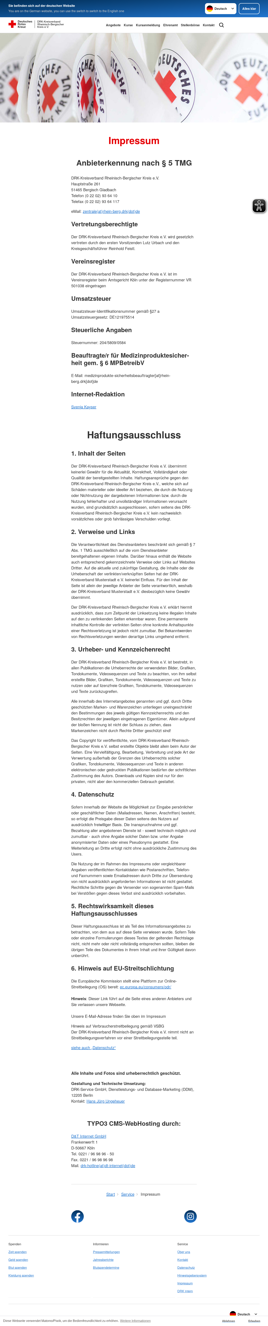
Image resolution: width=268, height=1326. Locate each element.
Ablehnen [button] (228, 1320)
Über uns (183, 1252)
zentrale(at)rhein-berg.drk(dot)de (111, 211)
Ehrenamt (170, 25)
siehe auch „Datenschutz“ (93, 1047)
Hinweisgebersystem (192, 1275)
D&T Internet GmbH (88, 1136)
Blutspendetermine (106, 1267)
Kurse (128, 25)
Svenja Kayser (83, 407)
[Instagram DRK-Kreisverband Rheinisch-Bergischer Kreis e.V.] (190, 1216)
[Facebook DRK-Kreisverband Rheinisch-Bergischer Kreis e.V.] (77, 1216)
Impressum (185, 1283)
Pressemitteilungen (106, 1252)
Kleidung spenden (21, 1275)
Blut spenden (17, 1267)
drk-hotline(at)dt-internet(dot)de (108, 1165)
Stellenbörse (190, 25)
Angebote (113, 25)
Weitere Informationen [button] (135, 1320)
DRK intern (185, 1291)
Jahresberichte (103, 1259)
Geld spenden (18, 1259)
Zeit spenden (17, 1252)
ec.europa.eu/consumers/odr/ (145, 987)
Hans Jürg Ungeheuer (106, 1101)
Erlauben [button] (254, 1320)
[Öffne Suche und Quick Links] (221, 25)
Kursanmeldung (148, 25)
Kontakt (208, 25)
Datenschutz (186, 1267)
